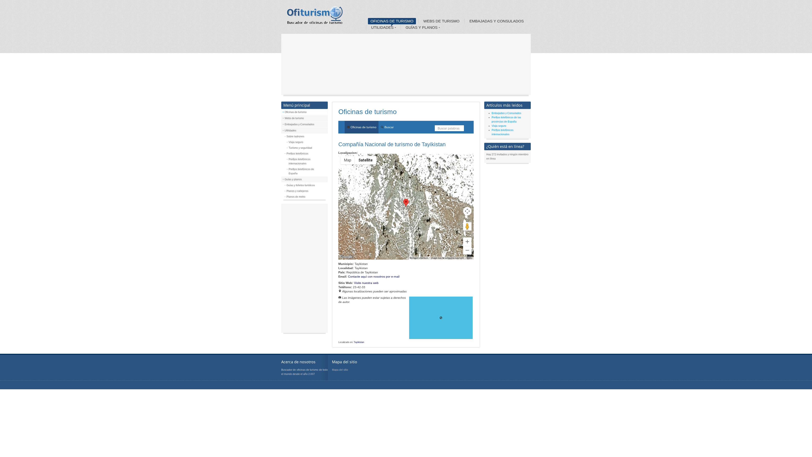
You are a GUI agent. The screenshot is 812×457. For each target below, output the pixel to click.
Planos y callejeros (297, 191)
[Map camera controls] (467, 211)
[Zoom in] (467, 241)
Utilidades (290, 130)
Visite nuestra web (366, 283)
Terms (469, 258)
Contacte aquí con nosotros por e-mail (373, 276)
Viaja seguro (296, 142)
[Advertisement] (406, 65)
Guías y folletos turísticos (301, 185)
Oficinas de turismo (296, 112)
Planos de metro (296, 196)
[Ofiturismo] (315, 16)
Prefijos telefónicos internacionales (299, 161)
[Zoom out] (467, 250)
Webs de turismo (294, 118)
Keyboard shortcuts (419, 258)
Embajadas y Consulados (299, 124)
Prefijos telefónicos (297, 153)
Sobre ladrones (295, 136)
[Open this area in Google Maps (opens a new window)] (346, 257)
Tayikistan (359, 342)
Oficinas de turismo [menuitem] (363, 127)
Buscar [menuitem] (389, 127)
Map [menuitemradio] (347, 160)
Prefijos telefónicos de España (301, 171)
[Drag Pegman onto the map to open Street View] (467, 226)
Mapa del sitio (340, 369)
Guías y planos (293, 179)
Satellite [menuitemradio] (365, 160)
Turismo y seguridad (300, 147)
